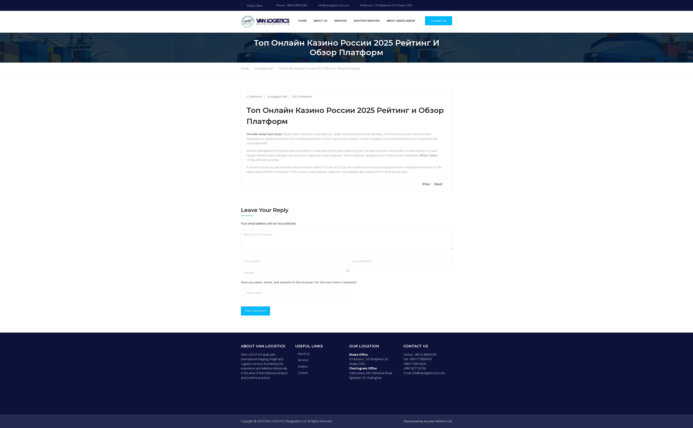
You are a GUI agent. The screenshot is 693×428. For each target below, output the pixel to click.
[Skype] (443, 5)
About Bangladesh (401, 20)
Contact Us (438, 20)
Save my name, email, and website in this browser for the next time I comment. (299, 282)
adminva (256, 96)
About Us (320, 20)
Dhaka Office (254, 5)
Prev (426, 184)
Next (438, 184)
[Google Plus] (257, 391)
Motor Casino (429, 155)
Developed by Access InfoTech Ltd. (428, 421)
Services (340, 20)
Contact (303, 373)
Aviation (303, 366)
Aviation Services (367, 20)
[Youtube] (451, 5)
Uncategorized (277, 96)
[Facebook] (428, 5)
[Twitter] (436, 5)
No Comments (302, 96)
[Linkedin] (265, 391)
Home (302, 20)
